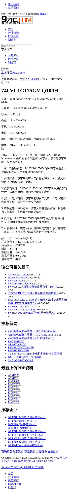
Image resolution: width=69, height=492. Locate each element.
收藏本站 (42, 13)
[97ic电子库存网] (17, 23)
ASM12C (13, 378)
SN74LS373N (15, 280)
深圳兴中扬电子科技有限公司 (25, 434)
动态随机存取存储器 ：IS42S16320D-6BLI (32, 331)
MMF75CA (14, 390)
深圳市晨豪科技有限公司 (23, 420)
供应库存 (13, 480)
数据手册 (13, 36)
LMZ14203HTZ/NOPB (21, 347)
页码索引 (6, 451)
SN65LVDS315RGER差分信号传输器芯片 (32, 312)
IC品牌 (12, 487)
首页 (10, 29)
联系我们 (13, 7)
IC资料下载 (14, 484)
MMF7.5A (14, 402)
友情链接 (53, 451)
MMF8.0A (14, 381)
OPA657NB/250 (17, 344)
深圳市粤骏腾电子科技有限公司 (27, 441)
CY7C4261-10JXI (18, 274)
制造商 (12, 39)
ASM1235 (13, 375)
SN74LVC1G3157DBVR (22, 309)
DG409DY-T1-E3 (17, 306)
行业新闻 (13, 32)
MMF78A (13, 387)
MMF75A (13, 393)
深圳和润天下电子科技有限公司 (27, 438)
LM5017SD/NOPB (18, 350)
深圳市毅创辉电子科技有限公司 (27, 417)
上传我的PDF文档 (14, 72)
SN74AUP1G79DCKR (20, 283)
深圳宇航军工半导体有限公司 (25, 445)
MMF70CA (14, 396)
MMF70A (13, 399)
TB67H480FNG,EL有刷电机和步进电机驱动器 (35, 353)
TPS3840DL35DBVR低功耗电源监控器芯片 (33, 293)
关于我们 (13, 4)
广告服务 (41, 451)
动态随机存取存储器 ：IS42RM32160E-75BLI (34, 334)
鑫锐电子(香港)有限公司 (22, 427)
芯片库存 (13, 55)
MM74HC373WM (18, 277)
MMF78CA (14, 384)
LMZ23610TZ (16, 341)
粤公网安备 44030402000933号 (36, 461)
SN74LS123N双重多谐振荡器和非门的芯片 (33, 286)
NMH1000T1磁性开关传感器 (25, 357)
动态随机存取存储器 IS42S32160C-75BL (31, 338)
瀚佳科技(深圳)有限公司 (22, 424)
